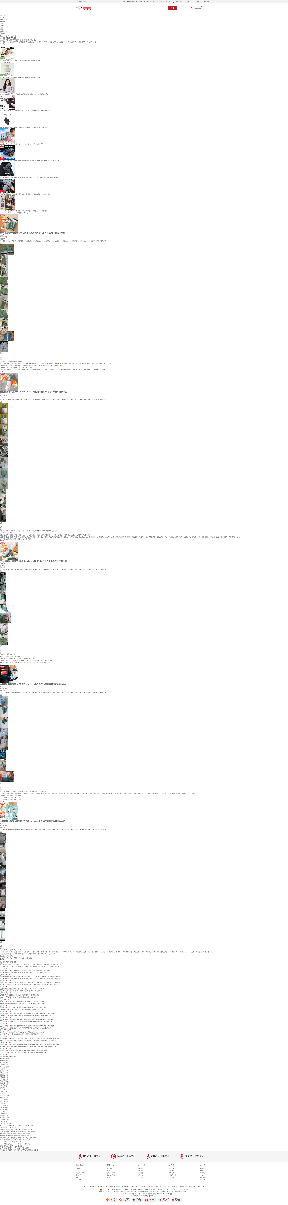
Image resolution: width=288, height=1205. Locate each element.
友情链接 (142, 1186)
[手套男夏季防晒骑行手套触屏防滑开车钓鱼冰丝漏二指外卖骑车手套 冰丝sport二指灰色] (7, 186)
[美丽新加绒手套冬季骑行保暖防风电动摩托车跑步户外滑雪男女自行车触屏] (23, 1001)
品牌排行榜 (3, 20)
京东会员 (159, 1)
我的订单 (142, 1)
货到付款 (140, 1168)
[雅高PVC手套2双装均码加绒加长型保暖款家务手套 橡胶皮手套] (19, 995)
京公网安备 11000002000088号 (112, 1189)
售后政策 (171, 1168)
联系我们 (94, 1186)
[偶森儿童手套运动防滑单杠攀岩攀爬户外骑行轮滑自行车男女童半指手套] (7, 135)
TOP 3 (2, 664)
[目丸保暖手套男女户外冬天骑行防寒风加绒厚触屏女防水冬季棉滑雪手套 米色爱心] (25, 970)
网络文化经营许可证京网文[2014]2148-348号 (151, 1192)
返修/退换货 (172, 1175)
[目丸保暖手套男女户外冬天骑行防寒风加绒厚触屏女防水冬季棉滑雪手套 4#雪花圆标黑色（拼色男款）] (31, 976)
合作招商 (110, 1186)
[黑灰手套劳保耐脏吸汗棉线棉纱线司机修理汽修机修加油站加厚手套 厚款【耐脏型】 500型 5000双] (7, 152)
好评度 (5, 237)
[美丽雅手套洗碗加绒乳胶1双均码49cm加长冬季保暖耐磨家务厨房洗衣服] (9, 811)
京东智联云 (34, 1150)
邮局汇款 (140, 1175)
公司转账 (140, 1177)
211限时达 (110, 1170)
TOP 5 (2, 960)
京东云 (152, 1196)
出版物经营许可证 (130, 1192)
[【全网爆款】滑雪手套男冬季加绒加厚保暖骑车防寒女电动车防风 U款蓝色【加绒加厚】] (27, 1013)
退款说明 (171, 1173)
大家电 (78, 1177)
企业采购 (167, 1)
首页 (1, 36)
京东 (91, 9)
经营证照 (169, 1194)
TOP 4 (2, 801)
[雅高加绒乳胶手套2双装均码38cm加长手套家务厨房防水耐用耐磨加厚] (22, 989)
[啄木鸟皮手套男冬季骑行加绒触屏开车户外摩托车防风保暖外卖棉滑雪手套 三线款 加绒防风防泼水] (30, 1044)
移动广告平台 (18, 1150)
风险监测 (166, 1186)
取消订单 (171, 1177)
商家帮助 (118, 1186)
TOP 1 (2, 371)
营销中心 (126, 1186)
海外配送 (109, 1177)
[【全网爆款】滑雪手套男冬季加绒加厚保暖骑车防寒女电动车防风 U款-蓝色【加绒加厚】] (27, 1019)
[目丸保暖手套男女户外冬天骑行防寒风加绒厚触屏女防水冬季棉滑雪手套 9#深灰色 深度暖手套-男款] (7, 169)
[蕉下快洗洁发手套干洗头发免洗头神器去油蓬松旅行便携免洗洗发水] (7, 52)
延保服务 (202, 1173)
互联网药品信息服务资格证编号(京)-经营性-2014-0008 (152, 1189)
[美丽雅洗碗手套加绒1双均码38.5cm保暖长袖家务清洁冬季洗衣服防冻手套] (9, 551)
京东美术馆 (3, 32)
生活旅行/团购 (80, 1173)
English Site (191, 1186)
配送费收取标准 (111, 1175)
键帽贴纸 (2, 30)
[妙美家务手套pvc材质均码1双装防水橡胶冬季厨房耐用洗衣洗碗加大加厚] (22, 1032)
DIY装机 (202, 1170)
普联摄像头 (3, 22)
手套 (5, 36)
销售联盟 (150, 1186)
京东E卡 (202, 1175)
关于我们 (86, 1186)
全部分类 (2, 15)
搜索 (172, 8)
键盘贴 (2, 28)
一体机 (2, 24)
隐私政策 (174, 1186)
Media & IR (201, 1186)
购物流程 (78, 1168)
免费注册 (134, 1)
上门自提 (109, 1168)
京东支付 (146, 1196)
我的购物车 (197, 8)
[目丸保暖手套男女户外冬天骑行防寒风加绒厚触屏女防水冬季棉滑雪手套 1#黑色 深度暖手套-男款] (30, 982)
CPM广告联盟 (26, 1150)
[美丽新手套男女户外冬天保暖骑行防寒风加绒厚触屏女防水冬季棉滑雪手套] (23, 1007)
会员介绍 (78, 1170)
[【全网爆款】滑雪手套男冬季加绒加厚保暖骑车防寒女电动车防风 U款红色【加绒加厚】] (27, 1026)
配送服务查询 (111, 1173)
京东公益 (182, 1186)
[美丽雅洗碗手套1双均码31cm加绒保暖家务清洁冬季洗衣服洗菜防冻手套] (9, 223)
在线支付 (140, 1170)
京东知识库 (3, 17)
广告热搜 (2, 1150)
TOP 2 (2, 541)
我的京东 (150, 1)
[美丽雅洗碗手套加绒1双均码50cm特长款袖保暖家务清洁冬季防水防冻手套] (9, 381)
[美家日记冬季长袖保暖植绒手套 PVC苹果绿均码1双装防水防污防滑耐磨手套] (24, 1050)
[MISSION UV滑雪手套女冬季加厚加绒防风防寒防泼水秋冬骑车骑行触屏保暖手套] (7, 85)
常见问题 (78, 1175)
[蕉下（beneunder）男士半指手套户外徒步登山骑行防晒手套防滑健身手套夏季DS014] (7, 102)
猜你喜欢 (2, 44)
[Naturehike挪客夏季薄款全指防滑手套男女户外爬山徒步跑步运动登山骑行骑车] (7, 119)
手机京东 (177, 1)
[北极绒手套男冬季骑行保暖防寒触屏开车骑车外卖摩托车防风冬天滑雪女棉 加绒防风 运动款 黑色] (30, 1038)
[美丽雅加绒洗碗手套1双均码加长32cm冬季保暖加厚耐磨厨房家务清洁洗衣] (9, 674)
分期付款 (140, 1173)
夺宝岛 (202, 1168)
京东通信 (202, 1177)
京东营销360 (10, 1150)
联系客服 (78, 1179)
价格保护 (171, 1170)
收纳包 (2, 26)
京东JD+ (202, 1179)
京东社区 (158, 1186)
